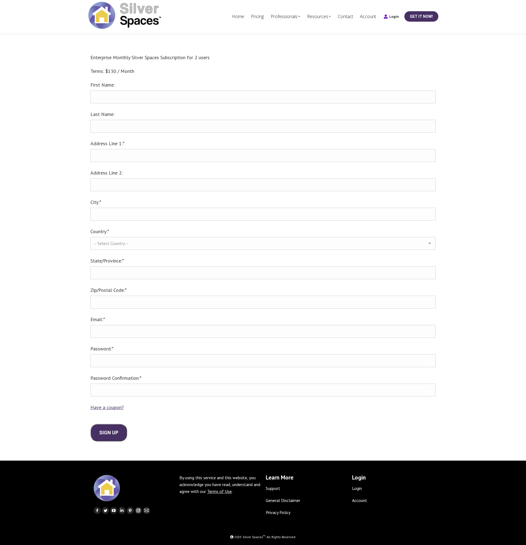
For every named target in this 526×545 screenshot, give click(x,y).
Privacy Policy (278, 512)
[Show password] (426, 362)
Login (394, 17)
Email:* (97, 319)
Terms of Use (219, 491)
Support (273, 488)
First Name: (102, 85)
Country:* (99, 231)
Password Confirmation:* (115, 378)
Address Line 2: (106, 173)
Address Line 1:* (107, 143)
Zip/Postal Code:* (108, 290)
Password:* (101, 349)
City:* (95, 202)
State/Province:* (107, 261)
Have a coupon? (107, 407)
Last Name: (102, 114)
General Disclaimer (283, 500)
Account (359, 500)
